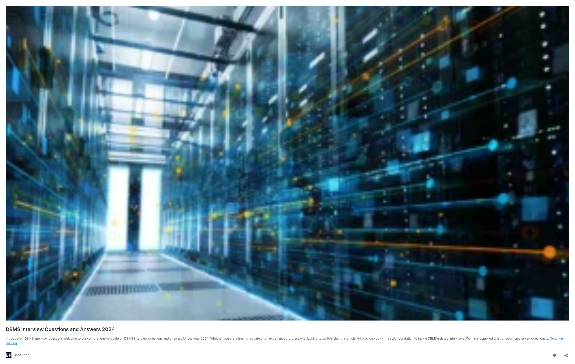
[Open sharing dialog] (566, 353)
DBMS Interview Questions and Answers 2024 (60, 329)
